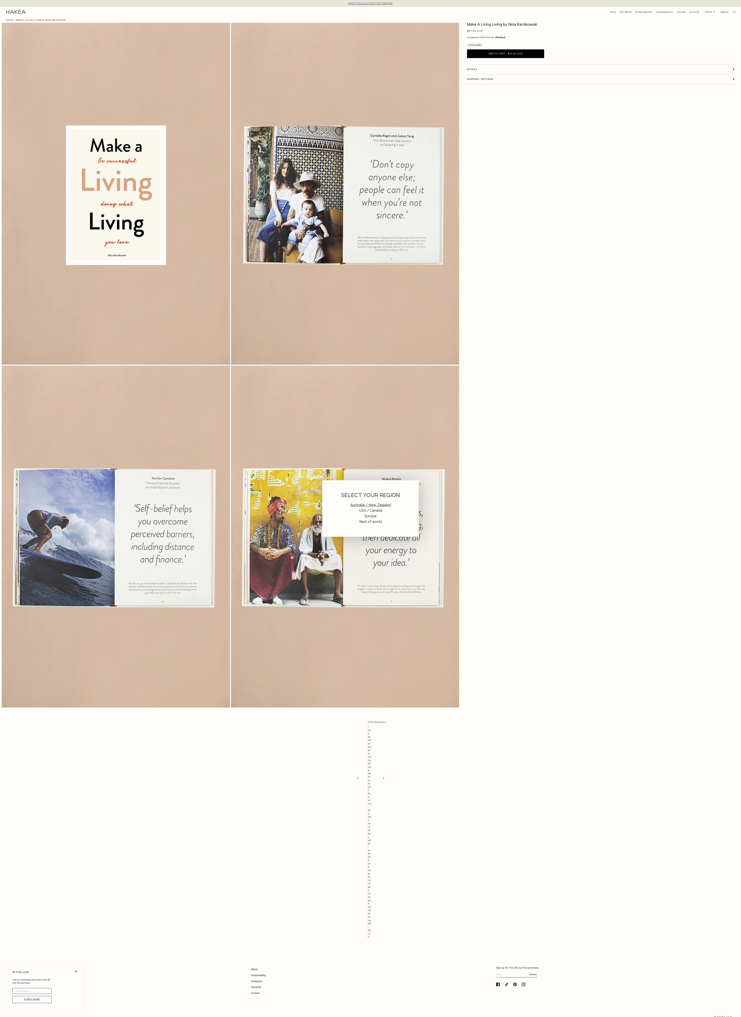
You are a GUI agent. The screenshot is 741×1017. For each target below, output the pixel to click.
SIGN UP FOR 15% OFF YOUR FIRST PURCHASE (370, 3)
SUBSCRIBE (32, 999)
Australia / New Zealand (370, 505)
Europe (370, 516)
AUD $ (708, 12)
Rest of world (370, 522)
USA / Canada (370, 510)
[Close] (77, 970)
